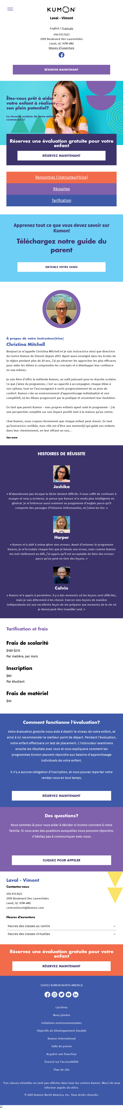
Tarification (61, 201)
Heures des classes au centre (29, 926)
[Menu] (11, 9)
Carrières (62, 1007)
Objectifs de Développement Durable (61, 1030)
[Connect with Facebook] (61, 57)
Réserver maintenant (62, 69)
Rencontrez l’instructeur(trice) (61, 177)
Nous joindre (61, 1015)
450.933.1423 (62, 34)
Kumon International (62, 1038)
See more (11, 437)
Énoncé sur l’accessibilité (61, 1062)
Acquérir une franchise (61, 1054)
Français (67, 28)
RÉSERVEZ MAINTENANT (61, 156)
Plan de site (62, 1069)
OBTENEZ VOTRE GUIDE (61, 267)
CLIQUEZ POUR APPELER (61, 860)
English (54, 28)
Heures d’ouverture (61, 48)
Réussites (61, 189)
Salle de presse (61, 1046)
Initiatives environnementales (61, 1023)
